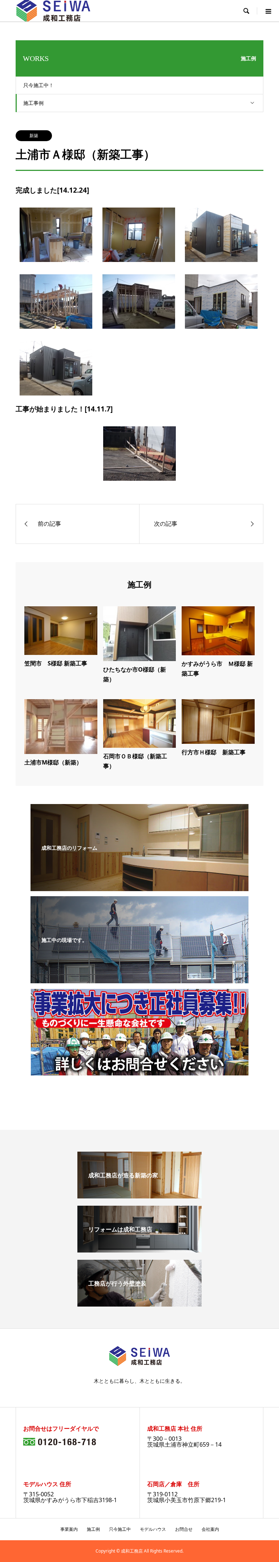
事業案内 (69, 1529)
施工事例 (33, 102)
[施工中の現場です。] (139, 978)
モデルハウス (153, 1529)
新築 (33, 135)
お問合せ (184, 1529)
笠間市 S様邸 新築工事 (55, 663)
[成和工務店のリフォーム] (139, 886)
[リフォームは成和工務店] (139, 1250)
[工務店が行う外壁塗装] (139, 1304)
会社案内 (210, 1529)
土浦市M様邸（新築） (53, 762)
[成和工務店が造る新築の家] (139, 1196)
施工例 (93, 1529)
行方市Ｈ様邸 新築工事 (214, 752)
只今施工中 (120, 1529)
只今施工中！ (38, 85)
